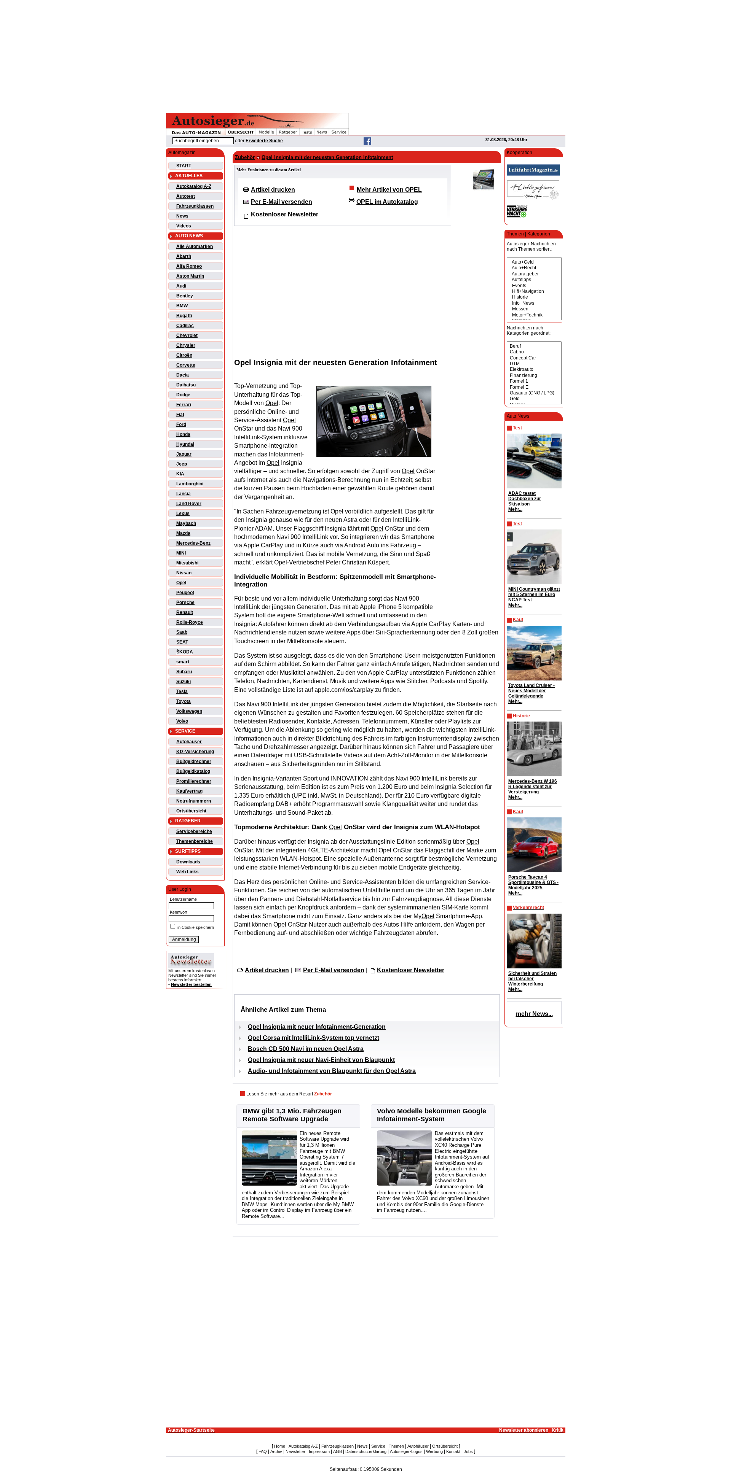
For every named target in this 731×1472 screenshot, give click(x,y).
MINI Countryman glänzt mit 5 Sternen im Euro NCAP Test (534, 594)
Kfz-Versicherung (195, 751)
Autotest (185, 196)
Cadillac (185, 325)
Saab (181, 632)
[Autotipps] (534, 280)
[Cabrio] (534, 352)
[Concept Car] (534, 358)
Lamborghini (189, 483)
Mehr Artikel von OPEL (389, 189)
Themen (396, 1446)
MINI (181, 553)
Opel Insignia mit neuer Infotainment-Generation (317, 1027)
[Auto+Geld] (534, 262)
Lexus (183, 513)
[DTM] (534, 364)
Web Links (187, 871)
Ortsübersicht (191, 811)
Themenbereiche (194, 841)
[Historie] (534, 297)
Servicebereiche (194, 831)
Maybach (186, 523)
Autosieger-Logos (406, 1451)
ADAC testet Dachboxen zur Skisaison (524, 499)
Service (378, 1446)
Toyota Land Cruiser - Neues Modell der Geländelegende (531, 691)
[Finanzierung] (534, 375)
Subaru (184, 671)
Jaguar (184, 454)
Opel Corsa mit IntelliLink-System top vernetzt (313, 1038)
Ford (181, 424)
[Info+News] (534, 303)
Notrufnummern (193, 801)
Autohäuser (189, 741)
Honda (183, 434)
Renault (184, 612)
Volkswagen (189, 711)
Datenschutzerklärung (365, 1451)
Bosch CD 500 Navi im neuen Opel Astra (306, 1049)
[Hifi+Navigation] (534, 291)
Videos (183, 226)
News (182, 216)
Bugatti (184, 315)
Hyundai (185, 444)
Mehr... (515, 509)
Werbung (434, 1451)
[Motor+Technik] (534, 315)
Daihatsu (186, 385)
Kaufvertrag (189, 791)
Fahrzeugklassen (195, 206)
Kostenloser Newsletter (284, 214)
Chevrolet (187, 335)
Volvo (182, 721)
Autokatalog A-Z (193, 186)
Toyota (183, 701)
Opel (181, 582)
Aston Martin (190, 276)
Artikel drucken (273, 189)
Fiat (180, 414)
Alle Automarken (194, 246)
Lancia (183, 493)
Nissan (184, 572)
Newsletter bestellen (191, 984)
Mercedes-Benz (193, 543)
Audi (181, 286)
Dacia (182, 375)
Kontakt (453, 1451)
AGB (337, 1451)
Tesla (182, 691)
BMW (182, 305)
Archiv (276, 1451)
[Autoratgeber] (534, 274)
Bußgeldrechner (193, 761)
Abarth (183, 256)
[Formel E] (534, 387)
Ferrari (183, 404)
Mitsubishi (187, 563)
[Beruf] (534, 346)
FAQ (263, 1451)
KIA (180, 474)
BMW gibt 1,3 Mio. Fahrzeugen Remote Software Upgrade (292, 1115)
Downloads (188, 862)
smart (182, 661)
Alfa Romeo (189, 266)
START (183, 166)
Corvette (185, 365)
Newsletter (295, 1451)
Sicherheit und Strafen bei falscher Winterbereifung (532, 979)
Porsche (185, 602)
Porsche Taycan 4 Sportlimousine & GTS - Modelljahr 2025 (533, 882)
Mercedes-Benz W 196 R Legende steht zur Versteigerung (532, 787)
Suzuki (183, 681)
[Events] (534, 286)
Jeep (181, 464)
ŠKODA (184, 652)
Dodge (183, 394)
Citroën (184, 355)
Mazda (183, 533)
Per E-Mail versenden (281, 202)
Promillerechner (193, 781)
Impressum (319, 1451)
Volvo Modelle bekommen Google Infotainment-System (431, 1115)
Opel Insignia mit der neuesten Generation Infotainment (327, 157)
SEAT (182, 642)
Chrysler (185, 345)
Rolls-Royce (189, 622)
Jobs (468, 1451)
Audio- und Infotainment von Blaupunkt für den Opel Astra (332, 1071)
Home (279, 1446)
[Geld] (534, 399)
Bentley (184, 296)
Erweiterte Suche (264, 140)
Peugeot (185, 592)
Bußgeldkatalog (193, 771)
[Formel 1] (534, 381)
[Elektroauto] (534, 369)
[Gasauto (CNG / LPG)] (534, 393)
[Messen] (534, 309)
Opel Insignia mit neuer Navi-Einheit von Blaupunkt (321, 1060)
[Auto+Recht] (534, 268)
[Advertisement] (365, 55)
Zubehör (245, 157)
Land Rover (188, 503)
